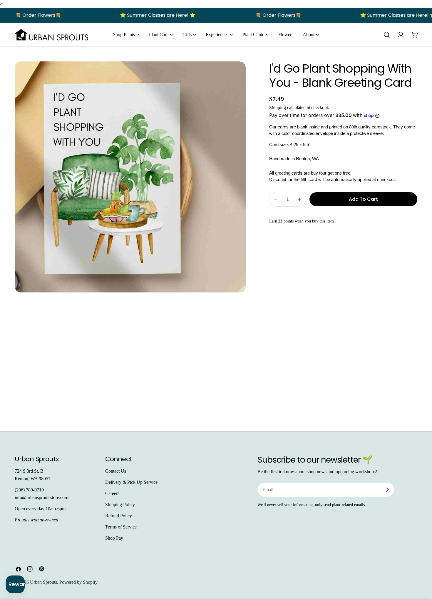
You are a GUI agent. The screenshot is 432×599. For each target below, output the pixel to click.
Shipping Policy (120, 504)
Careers (112, 493)
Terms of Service (121, 526)
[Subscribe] (387, 489)
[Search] (387, 35)
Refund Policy (118, 515)
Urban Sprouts (43, 582)
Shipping (277, 107)
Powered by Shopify (78, 582)
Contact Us (115, 471)
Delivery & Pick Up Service (131, 482)
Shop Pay (114, 538)
